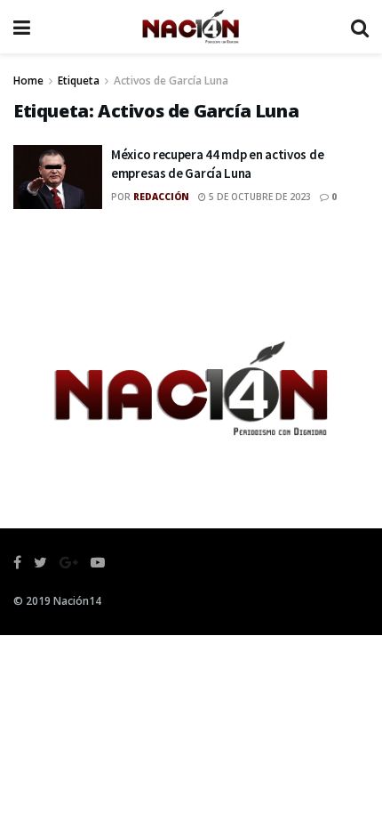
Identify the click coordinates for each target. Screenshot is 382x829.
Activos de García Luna (171, 80)
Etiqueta (78, 80)
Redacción (161, 196)
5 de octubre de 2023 (258, 196)
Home (28, 80)
